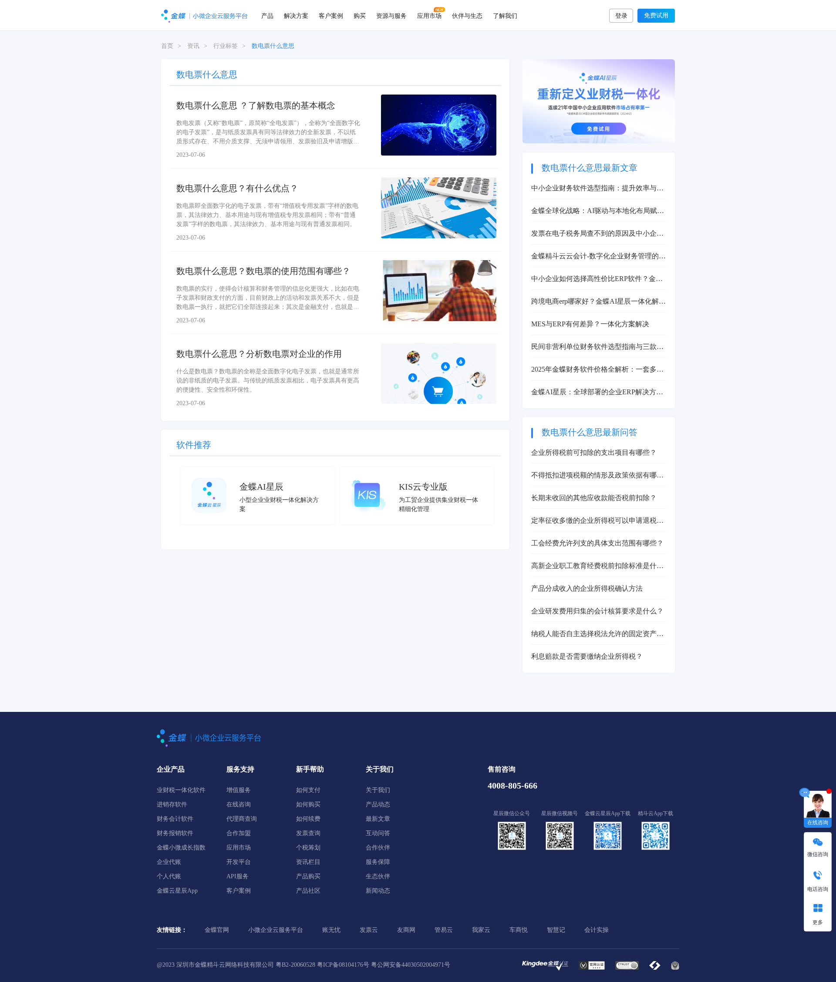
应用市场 (429, 15)
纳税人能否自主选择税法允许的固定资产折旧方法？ (597, 634)
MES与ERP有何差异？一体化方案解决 (590, 324)
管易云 (444, 930)
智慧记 (556, 930)
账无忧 (331, 930)
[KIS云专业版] (368, 494)
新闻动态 (378, 890)
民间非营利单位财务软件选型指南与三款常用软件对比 (597, 347)
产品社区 (308, 890)
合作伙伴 (378, 847)
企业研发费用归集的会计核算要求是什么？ (597, 611)
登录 (621, 16)
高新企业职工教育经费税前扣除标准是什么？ (594, 566)
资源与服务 (391, 15)
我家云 (481, 930)
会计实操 (596, 930)
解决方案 (296, 15)
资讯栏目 (308, 862)
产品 (267, 15)
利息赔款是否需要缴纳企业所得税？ (587, 656)
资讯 (193, 46)
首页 (167, 46)
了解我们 (505, 15)
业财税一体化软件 (181, 790)
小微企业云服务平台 (275, 930)
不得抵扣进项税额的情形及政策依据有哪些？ (594, 476)
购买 (360, 15)
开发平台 (238, 862)
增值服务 (238, 790)
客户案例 (331, 15)
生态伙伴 (378, 876)
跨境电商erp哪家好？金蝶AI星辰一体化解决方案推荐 (598, 302)
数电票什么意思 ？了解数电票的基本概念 (255, 105)
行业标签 (225, 46)
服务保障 (378, 862)
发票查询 (308, 833)
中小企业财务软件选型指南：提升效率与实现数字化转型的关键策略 (597, 188)
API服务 (237, 876)
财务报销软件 (175, 833)
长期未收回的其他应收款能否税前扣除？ (594, 497)
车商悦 (518, 930)
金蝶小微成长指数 (181, 847)
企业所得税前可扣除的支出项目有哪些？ (594, 452)
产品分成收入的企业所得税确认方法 (587, 588)
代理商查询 (241, 819)
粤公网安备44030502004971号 (410, 965)
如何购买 (308, 804)
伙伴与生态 (467, 15)
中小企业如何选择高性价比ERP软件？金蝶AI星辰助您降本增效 (597, 279)
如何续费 (308, 819)
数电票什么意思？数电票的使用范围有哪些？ (263, 271)
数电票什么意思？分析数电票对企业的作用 (259, 354)
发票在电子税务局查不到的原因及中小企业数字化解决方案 (597, 234)
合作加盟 (238, 833)
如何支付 (308, 790)
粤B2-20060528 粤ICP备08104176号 (322, 965)
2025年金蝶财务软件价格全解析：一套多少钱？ (597, 370)
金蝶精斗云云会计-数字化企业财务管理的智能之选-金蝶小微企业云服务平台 (598, 256)
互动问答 (378, 833)
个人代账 (169, 876)
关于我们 (378, 790)
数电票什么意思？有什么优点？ (237, 188)
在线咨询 (238, 804)
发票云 (369, 930)
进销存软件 (172, 804)
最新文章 (378, 819)
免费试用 (656, 15)
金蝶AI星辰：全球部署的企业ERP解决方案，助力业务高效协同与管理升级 (593, 392)
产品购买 (308, 876)
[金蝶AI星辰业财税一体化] (598, 101)
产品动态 (378, 804)
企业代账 (169, 862)
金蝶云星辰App (177, 890)
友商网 (406, 930)
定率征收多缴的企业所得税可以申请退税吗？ (594, 521)
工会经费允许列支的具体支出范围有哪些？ (597, 543)
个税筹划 (308, 847)
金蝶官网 (217, 930)
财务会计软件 (175, 819)
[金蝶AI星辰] (209, 494)
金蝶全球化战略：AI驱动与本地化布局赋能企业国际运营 (597, 211)
